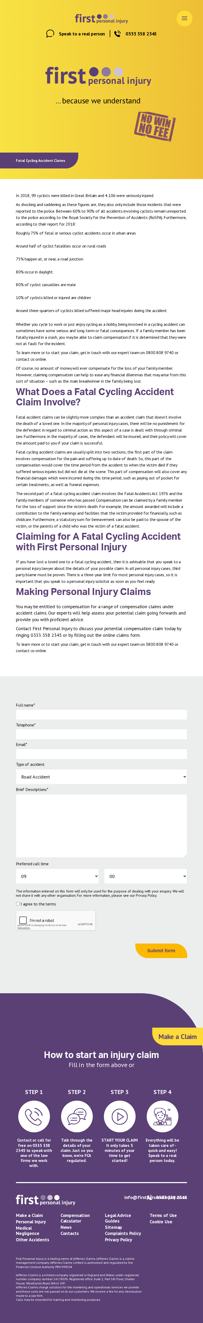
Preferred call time (32, 863)
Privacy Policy (146, 895)
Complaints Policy (123, 1233)
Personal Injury (31, 1222)
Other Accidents (32, 1240)
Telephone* (25, 724)
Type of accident (30, 764)
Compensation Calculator (75, 1218)
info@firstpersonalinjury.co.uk (155, 1197)
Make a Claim (29, 1215)
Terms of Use (163, 1215)
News (66, 1227)
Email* (21, 744)
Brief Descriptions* (32, 789)
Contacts (70, 1233)
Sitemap (113, 1227)
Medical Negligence (27, 1231)
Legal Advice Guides (118, 1218)
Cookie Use (161, 1222)
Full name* (25, 705)
